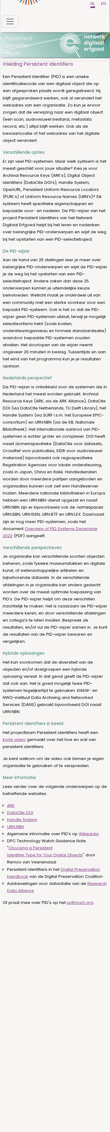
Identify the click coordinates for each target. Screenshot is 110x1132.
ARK (11, 805)
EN (103, 3)
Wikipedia (89, 834)
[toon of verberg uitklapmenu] (10, 21)
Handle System (22, 820)
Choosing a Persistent (31, 848)
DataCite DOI (20, 813)
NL (92, 3)
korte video (14, 739)
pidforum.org (80, 902)
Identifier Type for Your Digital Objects (45, 855)
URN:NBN (15, 827)
